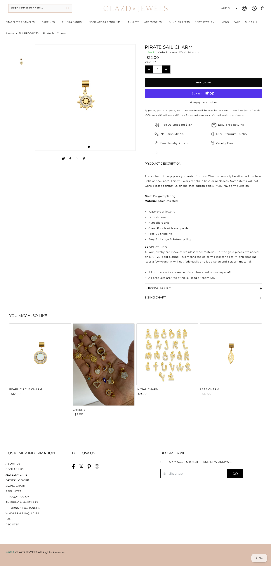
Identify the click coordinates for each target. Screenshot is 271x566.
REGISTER (12, 524)
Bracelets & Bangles (20, 22)
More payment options (203, 102)
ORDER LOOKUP (17, 480)
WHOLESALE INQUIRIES (22, 513)
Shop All (251, 22)
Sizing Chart (155, 297)
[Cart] (262, 8)
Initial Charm (147, 389)
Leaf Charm (209, 389)
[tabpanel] (85, 97)
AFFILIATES (13, 491)
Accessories (153, 22)
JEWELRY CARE (16, 474)
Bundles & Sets (179, 22)
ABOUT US (13, 463)
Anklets (133, 22)
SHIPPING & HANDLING (22, 502)
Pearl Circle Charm (25, 389)
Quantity (150, 62)
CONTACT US (15, 469)
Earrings (48, 22)
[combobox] (40, 8)
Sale (237, 22)
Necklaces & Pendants (105, 22)
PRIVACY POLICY (17, 496)
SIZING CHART (15, 485)
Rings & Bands (71, 22)
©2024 (10, 552)
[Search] (68, 8)
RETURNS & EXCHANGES (23, 508)
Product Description (163, 163)
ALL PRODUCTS (29, 33)
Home (10, 33)
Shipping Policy (158, 288)
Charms (79, 409)
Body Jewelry (204, 22)
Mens (225, 22)
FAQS (9, 519)
